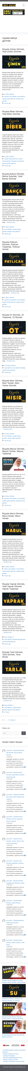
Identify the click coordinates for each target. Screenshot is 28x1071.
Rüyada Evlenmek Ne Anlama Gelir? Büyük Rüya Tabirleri (15, 797)
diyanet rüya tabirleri (10, 96)
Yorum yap (7, 103)
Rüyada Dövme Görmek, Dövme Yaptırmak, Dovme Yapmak (14, 819)
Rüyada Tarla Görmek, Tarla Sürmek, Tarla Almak (12, 654)
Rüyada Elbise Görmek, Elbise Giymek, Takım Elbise (15, 942)
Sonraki (13, 720)
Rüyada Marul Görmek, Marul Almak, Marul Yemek (13, 516)
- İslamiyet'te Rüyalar (8, 1056)
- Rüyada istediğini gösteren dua (12, 1057)
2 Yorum (6, 712)
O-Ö (5, 365)
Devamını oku (11, 222)
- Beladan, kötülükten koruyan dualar (13, 1061)
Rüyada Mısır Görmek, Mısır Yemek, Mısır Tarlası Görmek (12, 383)
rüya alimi (9, 750)
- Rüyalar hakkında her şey (10, 1054)
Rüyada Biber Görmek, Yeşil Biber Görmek (13, 112)
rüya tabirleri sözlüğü (19, 368)
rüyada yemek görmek (9, 163)
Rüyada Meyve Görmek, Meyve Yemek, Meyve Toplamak (13, 451)
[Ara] (24, 733)
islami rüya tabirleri (10, 569)
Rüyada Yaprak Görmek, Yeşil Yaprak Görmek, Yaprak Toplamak (13, 586)
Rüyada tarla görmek (17, 161)
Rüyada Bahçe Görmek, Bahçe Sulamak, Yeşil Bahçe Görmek (13, 176)
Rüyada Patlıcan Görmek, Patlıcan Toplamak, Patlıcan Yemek (11, 246)
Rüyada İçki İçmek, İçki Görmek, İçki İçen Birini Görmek (15, 753)
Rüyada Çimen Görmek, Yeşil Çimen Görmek (13, 50)
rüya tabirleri (21, 96)
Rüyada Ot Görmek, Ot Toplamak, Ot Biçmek (13, 316)
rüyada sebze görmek (14, 438)
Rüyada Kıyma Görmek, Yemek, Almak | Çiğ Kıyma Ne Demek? (14, 841)
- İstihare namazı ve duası (10, 1059)
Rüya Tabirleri (10, 94)
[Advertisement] (14, 24)
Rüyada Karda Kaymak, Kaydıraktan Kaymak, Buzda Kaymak (15, 775)
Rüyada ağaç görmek (19, 639)
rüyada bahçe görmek (8, 99)
